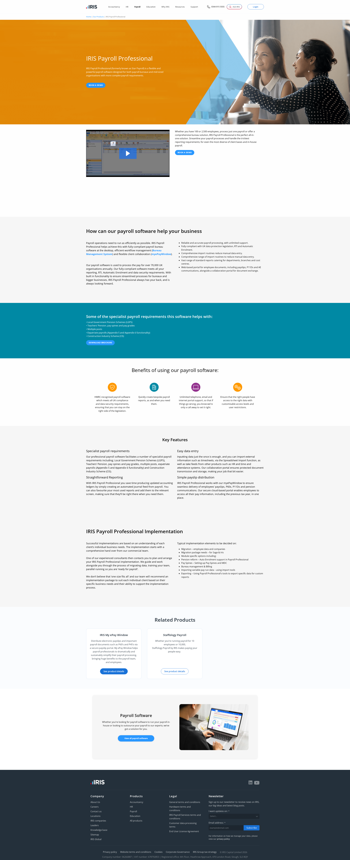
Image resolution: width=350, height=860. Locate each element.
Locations (95, 816)
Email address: (217, 822)
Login (255, 6)
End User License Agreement (184, 831)
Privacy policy (110, 851)
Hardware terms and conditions (180, 808)
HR (131, 806)
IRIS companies (98, 820)
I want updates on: (219, 811)
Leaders (95, 825)
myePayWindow (161, 254)
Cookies (158, 851)
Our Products (98, 16)
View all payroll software (136, 738)
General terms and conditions (184, 802)
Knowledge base (99, 829)
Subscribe (252, 827)
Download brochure (100, 342)
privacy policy (223, 839)
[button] (128, 153)
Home (88, 16)
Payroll (133, 811)
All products (136, 820)
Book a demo (96, 85)
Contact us (96, 811)
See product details (113, 671)
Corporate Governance (178, 851)
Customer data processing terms (183, 825)
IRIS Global (96, 839)
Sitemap (95, 834)
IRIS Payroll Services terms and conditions (185, 816)
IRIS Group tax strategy (205, 851)
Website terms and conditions (135, 851)
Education (135, 816)
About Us (95, 802)
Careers (95, 806)
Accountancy (136, 802)
